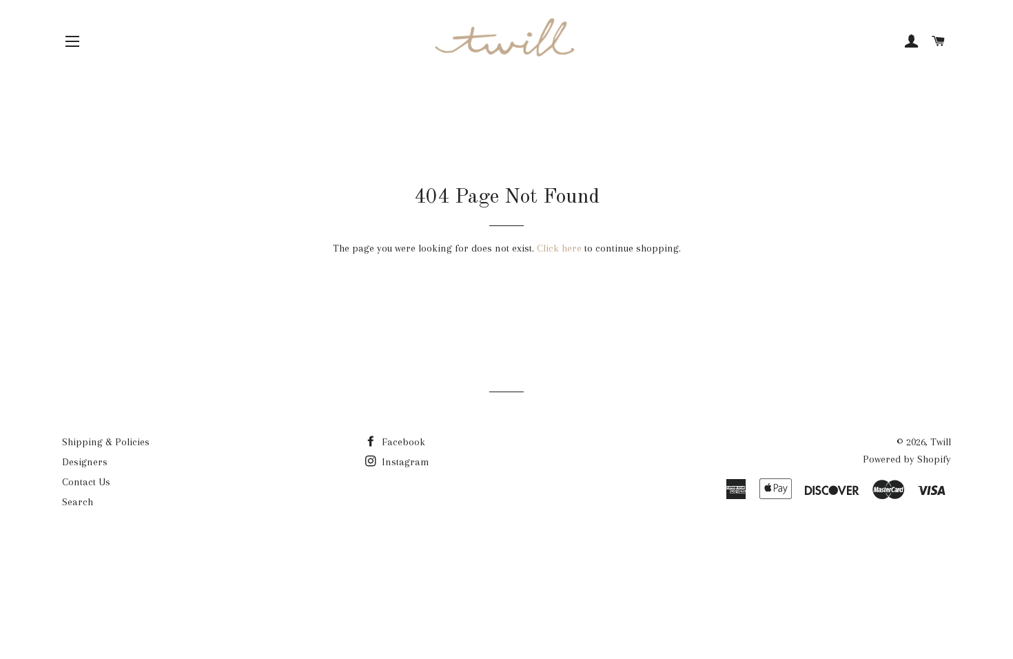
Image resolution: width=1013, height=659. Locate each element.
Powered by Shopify (907, 459)
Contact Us (86, 482)
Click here (559, 248)
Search (77, 502)
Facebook (402, 442)
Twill (940, 442)
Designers (85, 462)
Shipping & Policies (106, 442)
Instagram (404, 462)
